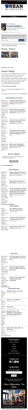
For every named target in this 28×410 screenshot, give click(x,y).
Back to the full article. (11, 45)
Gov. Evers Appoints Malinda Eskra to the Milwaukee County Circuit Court (17, 268)
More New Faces (5, 286)
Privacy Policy (14, 351)
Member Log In (4, 3)
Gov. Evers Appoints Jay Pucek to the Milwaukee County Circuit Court (18, 257)
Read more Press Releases (8, 204)
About (14, 344)
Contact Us (24, 93)
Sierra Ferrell (10, 306)
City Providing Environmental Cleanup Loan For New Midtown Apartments (18, 111)
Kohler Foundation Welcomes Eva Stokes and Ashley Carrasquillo (17, 279)
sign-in (17, 89)
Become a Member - (21, 1)
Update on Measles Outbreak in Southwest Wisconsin (18, 172)
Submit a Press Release (14, 353)
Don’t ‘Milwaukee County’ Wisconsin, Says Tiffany (16, 209)
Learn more (17, 83)
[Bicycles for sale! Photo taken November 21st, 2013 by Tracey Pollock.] (5, 55)
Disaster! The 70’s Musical (13, 299)
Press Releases (14, 170)
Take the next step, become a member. (14, 379)
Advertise (14, 346)
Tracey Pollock (5, 32)
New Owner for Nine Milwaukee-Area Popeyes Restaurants (18, 218)
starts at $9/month (8, 83)
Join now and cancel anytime (8, 86)
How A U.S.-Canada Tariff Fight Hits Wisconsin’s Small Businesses (17, 121)
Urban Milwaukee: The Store (14, 385)
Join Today (14, 161)
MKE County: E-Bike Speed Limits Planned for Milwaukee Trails (17, 145)
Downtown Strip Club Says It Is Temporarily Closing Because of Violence (18, 102)
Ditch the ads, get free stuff (14, 380)
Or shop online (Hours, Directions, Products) (14, 407)
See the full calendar (6, 335)
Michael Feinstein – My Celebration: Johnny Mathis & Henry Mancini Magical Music (14, 312)
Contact (14, 348)
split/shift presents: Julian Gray (15, 291)
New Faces (14, 254)
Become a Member (14, 154)
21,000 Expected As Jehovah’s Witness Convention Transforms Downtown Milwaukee (18, 132)
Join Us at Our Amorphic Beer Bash (8, 1)
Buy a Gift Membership (7, 165)
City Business (10, 67)
